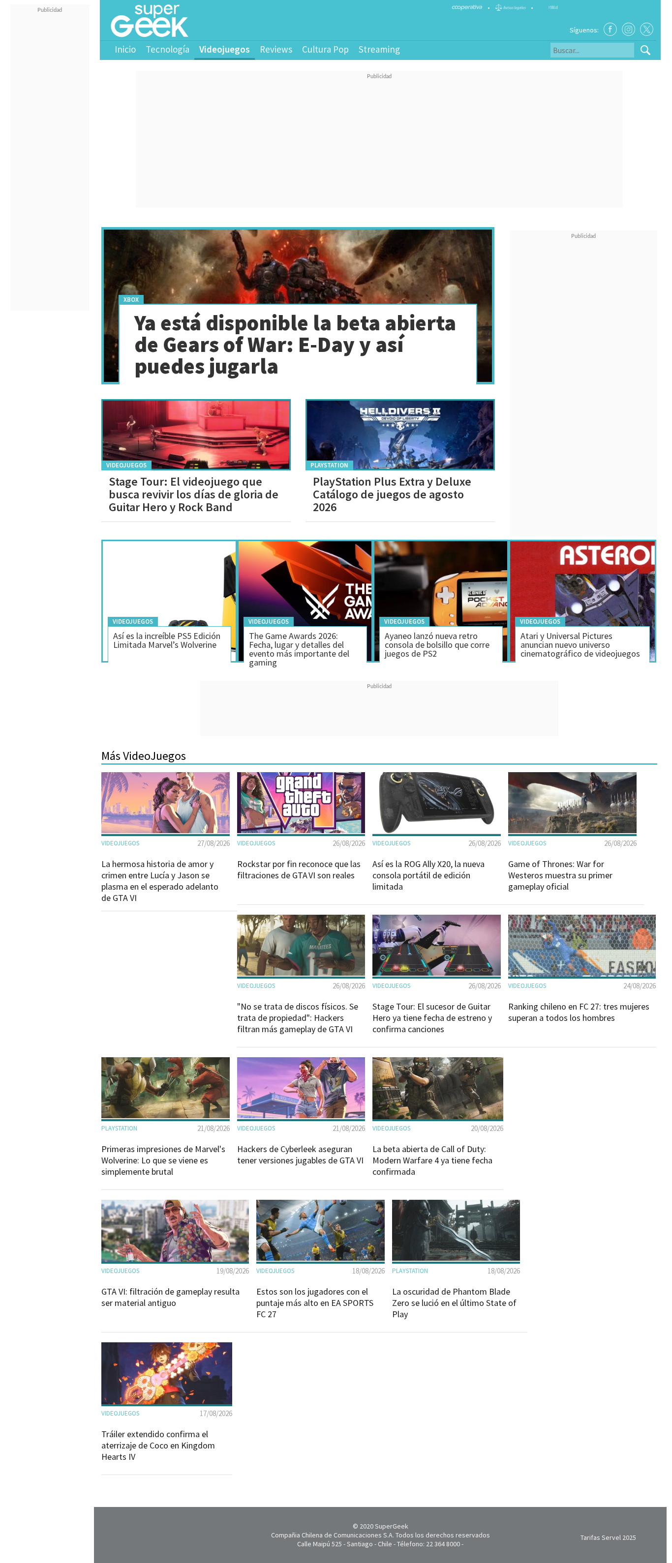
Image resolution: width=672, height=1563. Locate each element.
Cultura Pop (325, 49)
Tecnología (167, 49)
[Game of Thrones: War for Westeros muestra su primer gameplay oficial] (572, 830)
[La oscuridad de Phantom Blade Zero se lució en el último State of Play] (456, 1258)
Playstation (329, 465)
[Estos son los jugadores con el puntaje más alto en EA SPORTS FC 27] (320, 1258)
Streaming (379, 49)
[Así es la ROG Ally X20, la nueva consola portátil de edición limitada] (436, 830)
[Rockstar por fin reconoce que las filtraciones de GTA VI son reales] (301, 830)
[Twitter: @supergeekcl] (646, 29)
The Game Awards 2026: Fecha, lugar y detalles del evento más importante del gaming (299, 649)
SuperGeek (391, 1526)
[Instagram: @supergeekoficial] (628, 29)
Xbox (131, 299)
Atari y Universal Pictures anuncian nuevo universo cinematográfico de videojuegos (580, 644)
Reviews (276, 49)
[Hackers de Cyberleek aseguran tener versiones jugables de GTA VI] (301, 1115)
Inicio (125, 49)
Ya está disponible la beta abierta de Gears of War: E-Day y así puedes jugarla (295, 344)
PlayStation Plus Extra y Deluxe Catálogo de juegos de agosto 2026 (392, 494)
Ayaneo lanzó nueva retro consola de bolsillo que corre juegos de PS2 (437, 644)
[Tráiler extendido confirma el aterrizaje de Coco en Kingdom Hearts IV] (166, 1401)
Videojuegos (224, 49)
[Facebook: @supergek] (610, 29)
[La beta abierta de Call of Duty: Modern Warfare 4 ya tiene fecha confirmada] (437, 1116)
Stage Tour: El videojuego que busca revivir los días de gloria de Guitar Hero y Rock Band (193, 494)
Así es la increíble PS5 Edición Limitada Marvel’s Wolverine (166, 640)
